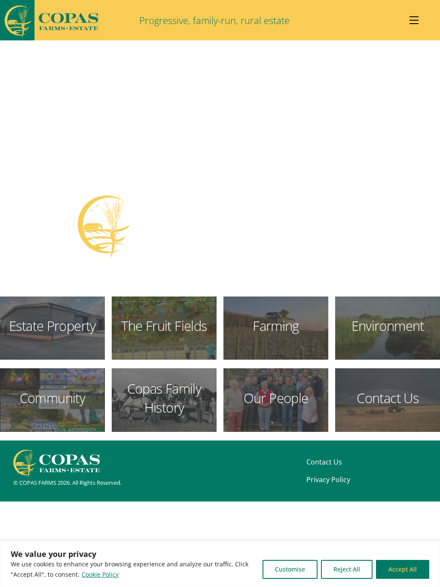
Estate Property (52, 326)
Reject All (346, 569)
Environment (387, 326)
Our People (276, 398)
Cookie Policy (100, 574)
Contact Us (388, 398)
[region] (220, 564)
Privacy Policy (328, 479)
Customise (290, 569)
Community (52, 398)
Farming (276, 326)
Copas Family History (164, 397)
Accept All (402, 569)
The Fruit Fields (164, 326)
